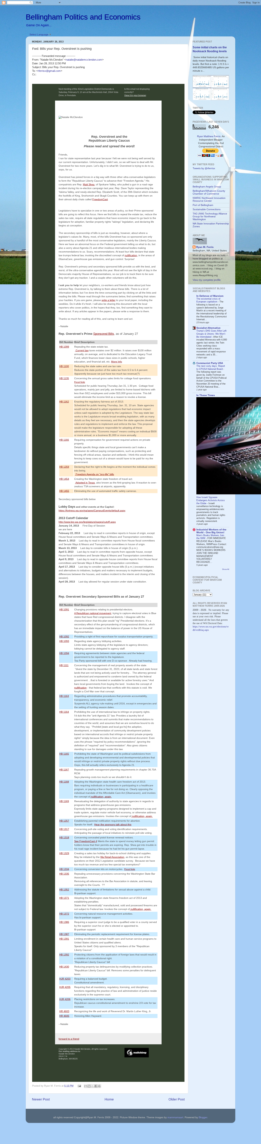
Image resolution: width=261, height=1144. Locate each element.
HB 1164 (64, 711)
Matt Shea (88, 184)
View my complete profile (207, 280)
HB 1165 (64, 753)
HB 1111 (64, 665)
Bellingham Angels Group (207, 186)
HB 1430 (64, 966)
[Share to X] (92, 1086)
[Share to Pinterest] (99, 1086)
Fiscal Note (79, 382)
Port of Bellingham (203, 205)
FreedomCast (100, 199)
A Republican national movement (92, 613)
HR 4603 (64, 1011)
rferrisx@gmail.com (49, 70)
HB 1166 (64, 439)
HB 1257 (64, 820)
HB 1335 (64, 873)
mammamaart (175, 1117)
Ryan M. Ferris (205, 247)
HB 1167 (64, 769)
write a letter (108, 300)
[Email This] (86, 1086)
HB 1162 (64, 401)
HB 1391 (64, 938)
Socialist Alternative (208, 328)
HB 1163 (64, 696)
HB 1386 (64, 922)
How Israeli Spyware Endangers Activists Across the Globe (210, 500)
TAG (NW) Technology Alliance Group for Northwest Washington (210, 216)
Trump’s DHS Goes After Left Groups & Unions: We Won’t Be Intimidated (211, 333)
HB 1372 (64, 913)
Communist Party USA (209, 363)
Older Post (176, 1099)
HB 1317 (64, 829)
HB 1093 (64, 641)
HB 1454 (64, 478)
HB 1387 (64, 934)
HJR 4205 (64, 987)
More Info (116, 361)
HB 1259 (64, 466)
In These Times (205, 395)
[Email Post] (79, 1085)
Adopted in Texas (85, 482)
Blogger (203, 1117)
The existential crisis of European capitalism (208, 300)
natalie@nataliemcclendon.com (84, 59)
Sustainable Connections (207, 209)
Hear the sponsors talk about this (112, 824)
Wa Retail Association (112, 857)
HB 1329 (64, 853)
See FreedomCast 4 (85, 841)
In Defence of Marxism (209, 296)
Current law (82, 350)
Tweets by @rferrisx (204, 168)
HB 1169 (64, 801)
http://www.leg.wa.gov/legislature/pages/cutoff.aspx (87, 521)
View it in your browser (135, 95)
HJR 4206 (64, 999)
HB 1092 (64, 636)
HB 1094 (64, 653)
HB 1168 (64, 781)
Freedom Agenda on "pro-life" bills (94, 474)
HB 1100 (64, 366)
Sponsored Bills (103, 333)
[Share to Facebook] (96, 1086)
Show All (225, 569)
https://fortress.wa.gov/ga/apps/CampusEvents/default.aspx (92, 510)
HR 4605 (64, 1015)
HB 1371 (64, 897)
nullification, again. (101, 796)
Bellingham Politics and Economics (83, 17)
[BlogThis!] (89, 1086)
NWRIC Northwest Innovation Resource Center (209, 199)
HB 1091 (64, 609)
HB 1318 (64, 837)
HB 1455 (64, 491)
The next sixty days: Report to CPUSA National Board (210, 367)
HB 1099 (64, 346)
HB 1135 (64, 378)
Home (109, 1099)
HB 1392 (64, 954)
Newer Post (41, 1099)
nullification (131, 255)
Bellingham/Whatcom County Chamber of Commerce (209, 192)
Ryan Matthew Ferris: (209, 136)
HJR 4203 (64, 978)
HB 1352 (64, 889)
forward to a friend (69, 1038)
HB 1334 (64, 869)
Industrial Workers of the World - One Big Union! (211, 531)
